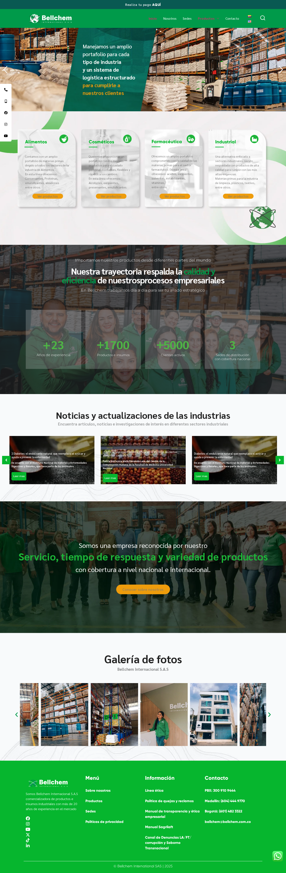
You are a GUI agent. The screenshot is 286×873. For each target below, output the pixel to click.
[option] (51, 460)
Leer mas (19, 476)
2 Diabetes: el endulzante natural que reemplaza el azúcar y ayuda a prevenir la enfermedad (48, 455)
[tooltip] (6, 89)
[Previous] (6, 460)
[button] (16, 714)
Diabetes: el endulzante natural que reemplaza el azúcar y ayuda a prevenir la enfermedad (230, 455)
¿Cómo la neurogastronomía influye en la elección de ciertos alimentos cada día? (140, 453)
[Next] (280, 460)
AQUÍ (156, 5)
